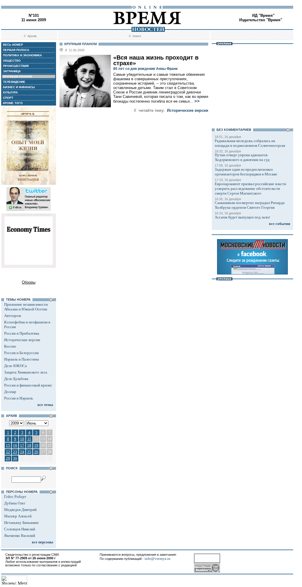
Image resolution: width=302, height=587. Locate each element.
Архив (32, 36)
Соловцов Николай (19, 529)
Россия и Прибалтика (21, 333)
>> (197, 101)
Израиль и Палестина (21, 359)
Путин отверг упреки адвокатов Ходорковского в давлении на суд (242, 157)
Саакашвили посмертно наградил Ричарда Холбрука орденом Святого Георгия (250, 205)
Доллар (10, 391)
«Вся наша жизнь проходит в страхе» (155, 60)
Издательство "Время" (260, 20)
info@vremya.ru (157, 558)
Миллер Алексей (18, 516)
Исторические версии (22, 340)
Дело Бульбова (16, 378)
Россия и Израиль (18, 398)
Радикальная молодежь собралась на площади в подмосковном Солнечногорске (250, 143)
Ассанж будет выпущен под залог (242, 217)
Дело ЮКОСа (15, 366)
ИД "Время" (263, 15)
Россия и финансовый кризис (28, 385)
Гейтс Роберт (15, 496)
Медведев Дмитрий (20, 509)
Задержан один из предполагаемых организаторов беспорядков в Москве (246, 171)
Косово (10, 346)
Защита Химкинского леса (25, 372)
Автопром (12, 315)
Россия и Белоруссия (21, 353)
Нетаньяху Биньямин (21, 522)
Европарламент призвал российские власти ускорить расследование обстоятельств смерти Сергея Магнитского (250, 188)
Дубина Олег (14, 503)
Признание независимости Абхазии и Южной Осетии (26, 306)
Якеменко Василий (19, 535)
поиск (136, 36)
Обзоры (28, 282)
